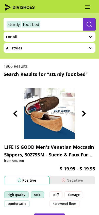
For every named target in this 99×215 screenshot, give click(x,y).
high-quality (16, 195)
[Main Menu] (87, 7)
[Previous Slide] (15, 113)
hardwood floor (64, 203)
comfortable (17, 203)
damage (74, 195)
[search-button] (89, 24)
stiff (56, 195)
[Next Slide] (84, 113)
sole (37, 195)
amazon (18, 160)
